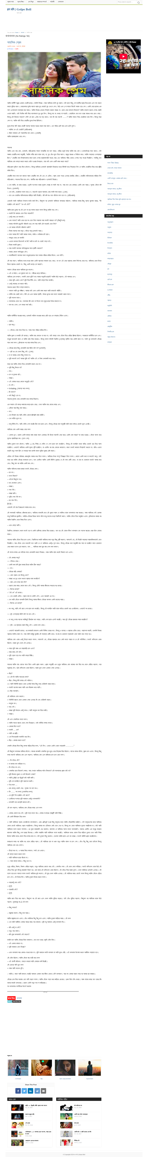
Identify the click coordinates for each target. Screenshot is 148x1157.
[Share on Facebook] (18, 1091)
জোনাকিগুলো (110, 210)
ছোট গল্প (109, 279)
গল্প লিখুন (31, 2)
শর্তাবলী (52, 2)
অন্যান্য (109, 232)
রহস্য (109, 321)
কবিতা (109, 253)
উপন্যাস (109, 248)
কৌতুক (109, 264)
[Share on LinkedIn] (30, 1091)
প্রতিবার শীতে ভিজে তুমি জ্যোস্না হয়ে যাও (119, 199)
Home (16, 32)
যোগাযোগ (61, 2)
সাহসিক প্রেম (14, 42)
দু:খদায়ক (110, 290)
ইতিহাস (109, 238)
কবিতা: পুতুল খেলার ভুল (113, 204)
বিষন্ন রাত (110, 183)
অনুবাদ (109, 227)
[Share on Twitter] (24, 1091)
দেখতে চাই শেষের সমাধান (114, 168)
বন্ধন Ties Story (113, 163)
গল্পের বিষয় (20, 2)
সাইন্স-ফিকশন (111, 337)
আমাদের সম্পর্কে (41, 2)
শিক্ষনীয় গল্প (110, 332)
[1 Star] (6, 36)
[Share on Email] (43, 1091)
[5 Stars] (14, 36)
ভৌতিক (109, 316)
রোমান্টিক (109, 326)
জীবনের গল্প (110, 285)
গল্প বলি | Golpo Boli (79, 1154)
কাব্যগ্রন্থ (110, 258)
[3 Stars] (10, 36)
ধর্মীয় (108, 295)
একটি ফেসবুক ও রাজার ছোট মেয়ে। (117, 178)
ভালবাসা (22, 32)
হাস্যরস (109, 342)
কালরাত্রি (110, 173)
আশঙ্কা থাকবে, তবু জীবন (114, 189)
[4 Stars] (12, 36)
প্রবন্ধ (109, 300)
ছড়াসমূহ (109, 274)
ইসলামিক (110, 243)
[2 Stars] (8, 36)
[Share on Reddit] (37, 1091)
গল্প (108, 269)
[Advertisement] (74, 22)
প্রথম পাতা (10, 2)
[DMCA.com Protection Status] (14, 1004)
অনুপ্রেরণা (110, 222)
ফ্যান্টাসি (109, 306)
